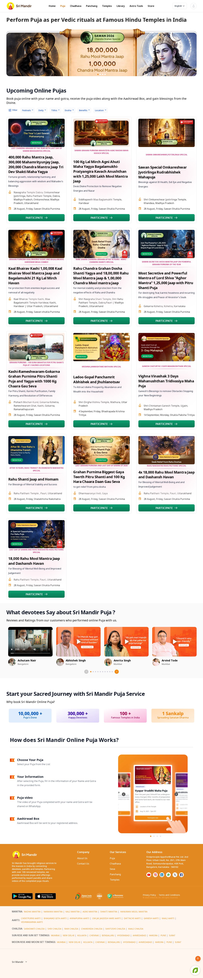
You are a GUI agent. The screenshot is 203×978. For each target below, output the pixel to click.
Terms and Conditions (169, 894)
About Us (82, 858)
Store (151, 6)
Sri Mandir (17, 962)
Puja (62, 6)
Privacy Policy (149, 894)
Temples (107, 6)
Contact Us (83, 863)
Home (52, 6)
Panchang (91, 6)
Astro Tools (136, 6)
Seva (112, 869)
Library (121, 6)
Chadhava (75, 6)
